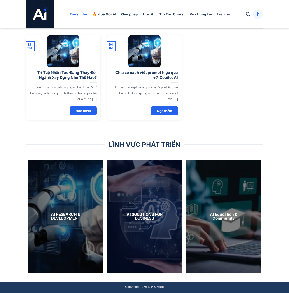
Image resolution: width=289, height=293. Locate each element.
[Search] (248, 14)
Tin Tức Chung (172, 14)
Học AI (148, 14)
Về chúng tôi (201, 14)
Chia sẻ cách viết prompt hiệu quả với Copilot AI (146, 75)
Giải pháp (129, 14)
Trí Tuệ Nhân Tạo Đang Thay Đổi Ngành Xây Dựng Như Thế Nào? (66, 75)
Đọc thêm (83, 111)
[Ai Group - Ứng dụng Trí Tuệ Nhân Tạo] (44, 14)
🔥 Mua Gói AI (104, 14)
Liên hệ (223, 14)
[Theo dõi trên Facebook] (258, 14)
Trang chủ (78, 14)
